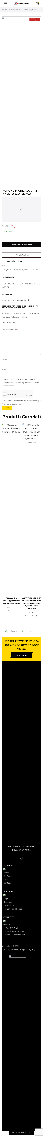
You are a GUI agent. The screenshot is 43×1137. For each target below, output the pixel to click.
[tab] (9, 277)
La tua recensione (10, 330)
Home (4, 10)
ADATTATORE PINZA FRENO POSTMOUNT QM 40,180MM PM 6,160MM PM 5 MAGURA (31, 603)
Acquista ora (22, 255)
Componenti (15, 10)
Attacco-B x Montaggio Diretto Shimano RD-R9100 (11, 600)
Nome (5, 360)
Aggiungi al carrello (22, 244)
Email (5, 370)
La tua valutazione (9, 323)
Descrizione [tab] (8, 277)
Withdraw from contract (21, 1133)
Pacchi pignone (30, 10)
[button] (3, 631)
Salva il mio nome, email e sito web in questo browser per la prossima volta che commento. (21, 382)
